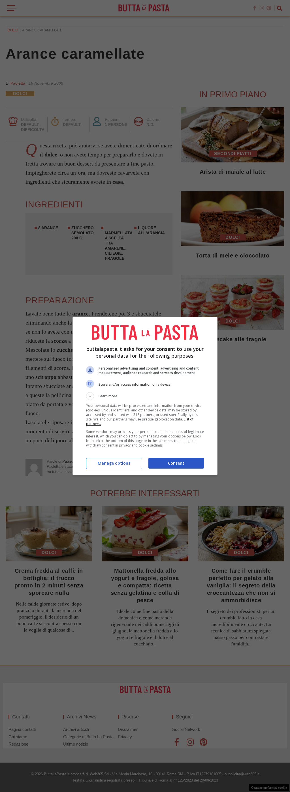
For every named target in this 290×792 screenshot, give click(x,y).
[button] (145, 396)
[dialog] (145, 396)
